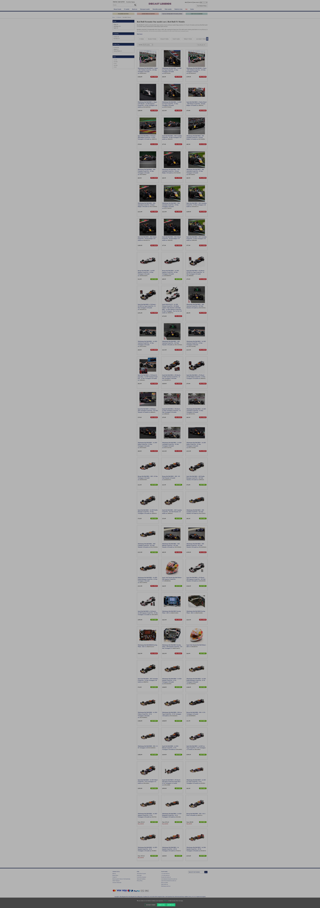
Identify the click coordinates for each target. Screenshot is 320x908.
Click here (166, 900)
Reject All (161, 905)
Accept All (171, 905)
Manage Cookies (151, 905)
